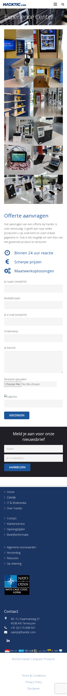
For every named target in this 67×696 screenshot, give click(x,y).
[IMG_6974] (48, 102)
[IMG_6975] (19, 102)
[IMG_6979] (48, 72)
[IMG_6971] (19, 160)
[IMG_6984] (19, 43)
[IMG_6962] (48, 189)
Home (10, 492)
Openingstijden (16, 529)
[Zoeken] (62, 4)
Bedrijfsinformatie (18, 535)
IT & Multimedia (16, 503)
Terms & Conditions (33, 675)
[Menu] (55, 4)
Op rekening (14, 563)
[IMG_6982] (48, 43)
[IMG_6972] (48, 131)
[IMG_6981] (19, 72)
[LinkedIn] (8, 640)
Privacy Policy (33, 682)
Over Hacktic (14, 508)
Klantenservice (16, 524)
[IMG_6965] (19, 189)
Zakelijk (11, 497)
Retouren (12, 558)
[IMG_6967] (48, 160)
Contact (11, 518)
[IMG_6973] (19, 131)
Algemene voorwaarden (21, 547)
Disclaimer (33, 688)
